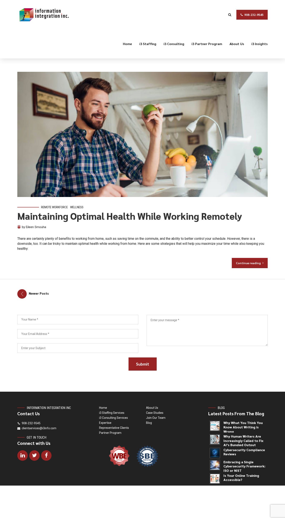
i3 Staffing (147, 44)
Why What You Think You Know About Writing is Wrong (243, 427)
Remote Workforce (54, 207)
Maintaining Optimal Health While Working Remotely (129, 216)
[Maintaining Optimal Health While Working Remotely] (142, 134)
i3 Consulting (174, 44)
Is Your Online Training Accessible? (241, 477)
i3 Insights (259, 44)
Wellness (76, 207)
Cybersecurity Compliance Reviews (244, 452)
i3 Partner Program (207, 44)
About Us (237, 44)
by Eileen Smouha (34, 227)
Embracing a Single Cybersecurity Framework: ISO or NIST (244, 466)
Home (127, 44)
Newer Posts (39, 293)
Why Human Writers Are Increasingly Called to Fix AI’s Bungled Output (243, 440)
